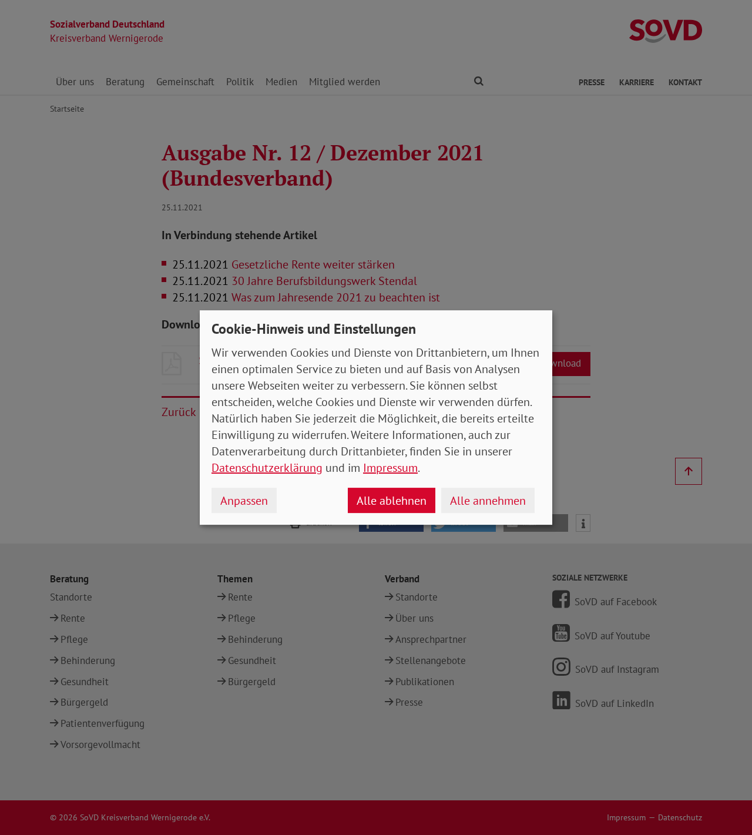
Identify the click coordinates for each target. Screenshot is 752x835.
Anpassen (244, 500)
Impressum (390, 467)
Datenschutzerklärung (267, 467)
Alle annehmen (488, 500)
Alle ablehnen (392, 500)
